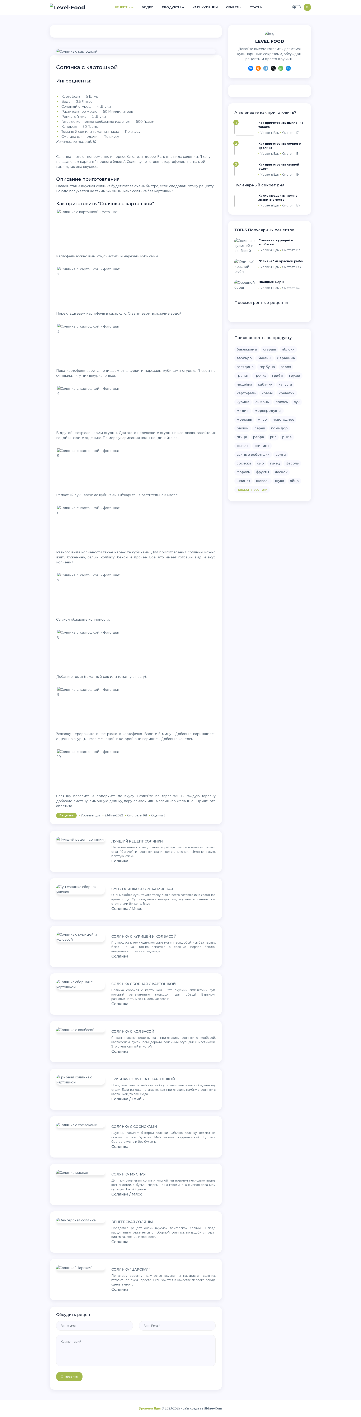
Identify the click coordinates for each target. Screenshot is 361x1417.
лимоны (262, 402)
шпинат (243, 481)
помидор (279, 428)
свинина (261, 446)
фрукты (262, 472)
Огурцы (269, 349)
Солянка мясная (128, 1174)
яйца (294, 481)
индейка (244, 384)
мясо (262, 419)
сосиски (244, 463)
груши (294, 376)
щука (279, 481)
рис (273, 437)
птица (242, 437)
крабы (267, 393)
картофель (246, 393)
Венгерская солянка (132, 1222)
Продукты (171, 7)
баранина (286, 358)
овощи (243, 428)
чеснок (281, 472)
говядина (245, 367)
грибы (277, 376)
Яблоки (288, 349)
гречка (260, 376)
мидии (243, 411)
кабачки (265, 384)
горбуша (267, 367)
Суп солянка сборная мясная (142, 889)
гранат (243, 376)
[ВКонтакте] (251, 69)
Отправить (69, 1376)
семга (281, 455)
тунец (275, 463)
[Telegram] (266, 69)
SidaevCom (213, 1408)
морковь (244, 419)
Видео (148, 7)
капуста (285, 384)
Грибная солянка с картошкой (143, 1079)
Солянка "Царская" (130, 1270)
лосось (282, 402)
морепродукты (268, 411)
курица (243, 402)
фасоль (292, 463)
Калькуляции (205, 7)
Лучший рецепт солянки (137, 841)
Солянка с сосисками (134, 1127)
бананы (264, 358)
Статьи (256, 7)
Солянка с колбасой (132, 1032)
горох (286, 367)
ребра (258, 437)
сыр (260, 463)
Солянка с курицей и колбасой (143, 937)
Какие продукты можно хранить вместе (277, 197)
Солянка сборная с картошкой (143, 984)
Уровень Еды (150, 1408)
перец (259, 428)
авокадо (244, 358)
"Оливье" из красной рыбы (280, 261)
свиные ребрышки (253, 455)
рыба (287, 437)
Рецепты (122, 7)
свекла (243, 446)
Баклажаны (247, 349)
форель (243, 472)
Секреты (233, 7)
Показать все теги (252, 490)
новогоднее (283, 419)
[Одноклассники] (258, 69)
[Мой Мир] (288, 69)
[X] (273, 69)
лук (297, 402)
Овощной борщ (271, 282)
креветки (287, 393)
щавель (262, 481)
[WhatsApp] (281, 69)
